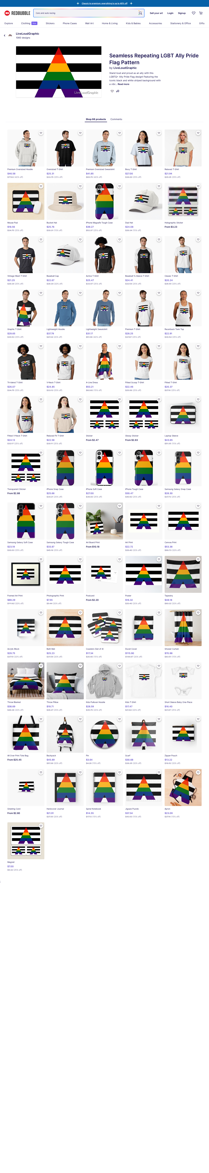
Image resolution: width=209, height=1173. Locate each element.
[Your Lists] (193, 13)
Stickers (50, 23)
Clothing (28, 23)
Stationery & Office (180, 23)
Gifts (201, 23)
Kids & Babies (133, 23)
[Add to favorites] (112, 91)
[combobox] (89, 13)
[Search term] (140, 13)
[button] (104, 3)
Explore (9, 23)
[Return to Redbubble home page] (17, 13)
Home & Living (110, 23)
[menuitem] (9, 23)
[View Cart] (201, 13)
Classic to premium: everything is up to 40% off (104, 3)
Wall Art (89, 23)
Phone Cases (70, 23)
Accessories (155, 23)
